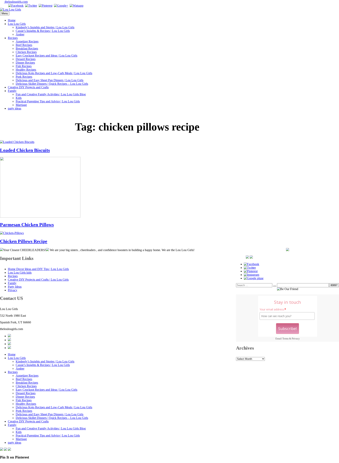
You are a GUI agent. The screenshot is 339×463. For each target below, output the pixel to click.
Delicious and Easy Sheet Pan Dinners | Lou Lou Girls (49, 80)
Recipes (13, 38)
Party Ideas (15, 286)
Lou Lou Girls (17, 23)
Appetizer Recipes (27, 41)
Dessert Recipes (26, 59)
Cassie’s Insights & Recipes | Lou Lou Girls (43, 31)
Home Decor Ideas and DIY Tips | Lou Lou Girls (38, 269)
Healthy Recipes (26, 69)
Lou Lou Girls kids (20, 272)
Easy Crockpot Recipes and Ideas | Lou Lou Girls (46, 55)
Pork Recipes (24, 76)
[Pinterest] (45, 5)
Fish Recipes (24, 66)
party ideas (14, 108)
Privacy (296, 338)
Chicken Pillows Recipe (23, 241)
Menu (5, 13)
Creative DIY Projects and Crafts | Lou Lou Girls (38, 279)
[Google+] (61, 5)
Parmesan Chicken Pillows (27, 224)
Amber (20, 34)
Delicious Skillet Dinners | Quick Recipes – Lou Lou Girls (52, 83)
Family (12, 90)
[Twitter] (31, 5)
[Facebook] (16, 5)
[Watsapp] (76, 5)
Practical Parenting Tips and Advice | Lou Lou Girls (48, 101)
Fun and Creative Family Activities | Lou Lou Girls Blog (51, 94)
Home (11, 20)
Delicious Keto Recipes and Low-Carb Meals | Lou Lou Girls (54, 73)
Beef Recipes (24, 45)
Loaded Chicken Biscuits (25, 150)
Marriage (21, 105)
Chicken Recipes (26, 52)
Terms (285, 338)
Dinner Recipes (25, 62)
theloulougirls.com (16, 1)
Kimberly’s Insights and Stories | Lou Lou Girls (45, 27)
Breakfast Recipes (27, 48)
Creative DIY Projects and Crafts (28, 87)
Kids (19, 97)
